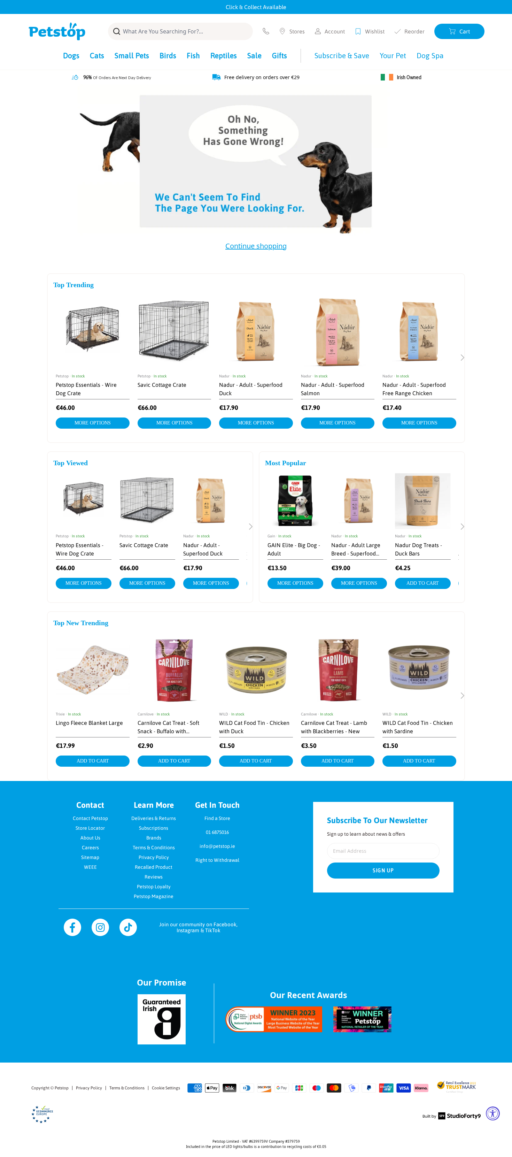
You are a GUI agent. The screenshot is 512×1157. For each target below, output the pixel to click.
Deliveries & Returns (153, 818)
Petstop (62, 1088)
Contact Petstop (90, 818)
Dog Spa (430, 55)
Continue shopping (256, 246)
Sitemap (90, 857)
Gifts (279, 55)
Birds (168, 55)
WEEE (90, 867)
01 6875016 (217, 832)
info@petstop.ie (217, 846)
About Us (90, 838)
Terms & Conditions (154, 847)
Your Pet (393, 55)
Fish (193, 55)
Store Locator (90, 828)
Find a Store (217, 818)
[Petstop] (57, 31)
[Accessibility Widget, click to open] (493, 1113)
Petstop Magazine (153, 896)
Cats (97, 55)
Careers (90, 847)
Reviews (154, 877)
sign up (383, 870)
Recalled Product (153, 867)
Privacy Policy (154, 857)
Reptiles (223, 55)
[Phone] (266, 31)
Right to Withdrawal (217, 860)
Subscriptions (153, 828)
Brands (153, 838)
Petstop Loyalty (154, 886)
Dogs (71, 55)
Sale (254, 55)
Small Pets (132, 55)
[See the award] (273, 1019)
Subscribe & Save (342, 55)
